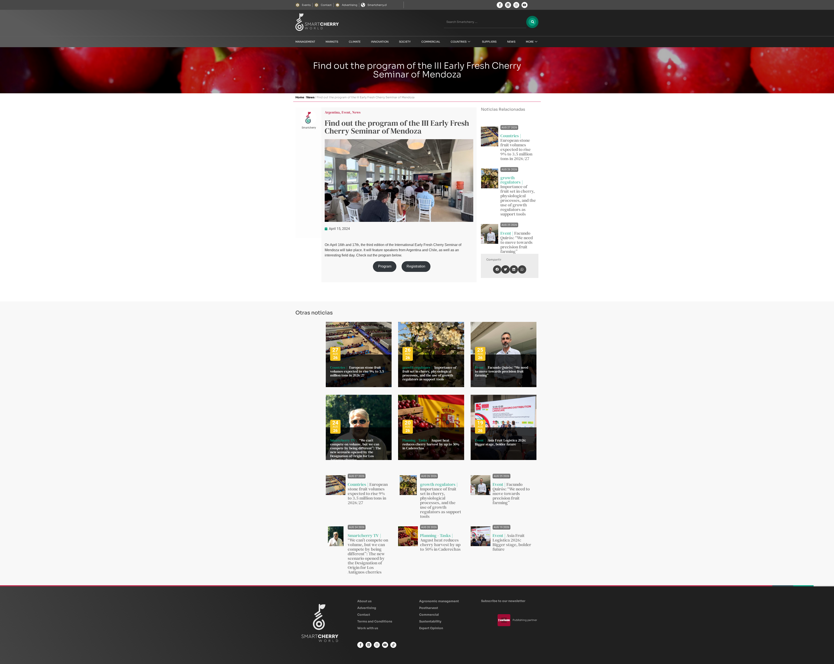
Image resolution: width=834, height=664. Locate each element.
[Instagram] (516, 5)
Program (384, 266)
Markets (332, 41)
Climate (355, 41)
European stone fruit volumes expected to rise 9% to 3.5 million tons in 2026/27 (516, 149)
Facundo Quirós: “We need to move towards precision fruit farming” (516, 242)
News (511, 41)
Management (305, 41)
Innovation (380, 41)
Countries (459, 41)
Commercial (430, 41)
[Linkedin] (508, 5)
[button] (497, 269)
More (530, 41)
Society (405, 41)
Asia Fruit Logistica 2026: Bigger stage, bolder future (500, 442)
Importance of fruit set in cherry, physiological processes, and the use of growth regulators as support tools (518, 200)
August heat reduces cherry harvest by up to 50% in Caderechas (430, 444)
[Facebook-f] (500, 5)
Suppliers (489, 41)
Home (299, 97)
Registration (416, 266)
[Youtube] (524, 5)
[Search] (532, 22)
